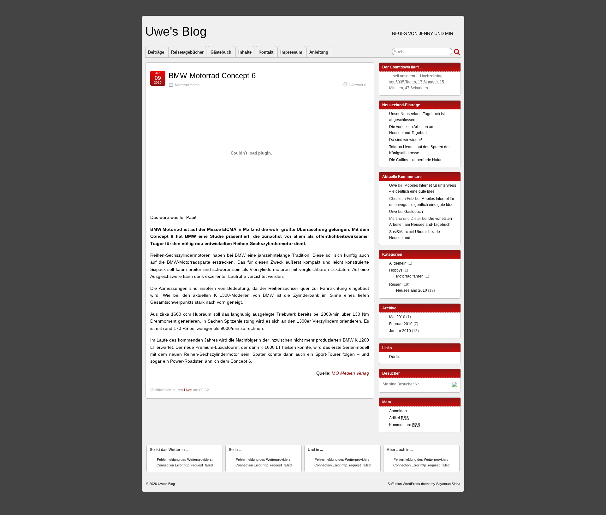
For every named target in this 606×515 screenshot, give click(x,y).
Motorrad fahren (187, 85)
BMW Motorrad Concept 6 (212, 75)
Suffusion (395, 484)
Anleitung (318, 52)
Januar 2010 (400, 331)
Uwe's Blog (176, 31)
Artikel (399, 418)
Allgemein (398, 263)
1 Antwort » (357, 85)
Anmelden (398, 411)
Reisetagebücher (187, 52)
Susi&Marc (398, 232)
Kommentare (404, 425)
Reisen (395, 284)
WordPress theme (417, 484)
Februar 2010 (401, 324)
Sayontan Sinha (448, 484)
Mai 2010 (397, 317)
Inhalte (245, 52)
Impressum (291, 52)
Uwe (188, 390)
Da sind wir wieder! (405, 140)
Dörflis (394, 356)
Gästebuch (221, 52)
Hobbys (395, 270)
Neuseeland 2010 (411, 290)
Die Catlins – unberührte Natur (415, 160)
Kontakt (265, 52)
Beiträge (156, 52)
